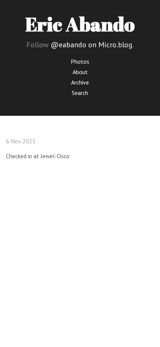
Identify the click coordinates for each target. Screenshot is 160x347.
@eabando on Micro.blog (91, 45)
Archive (80, 82)
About (80, 72)
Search (80, 92)
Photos (80, 61)
